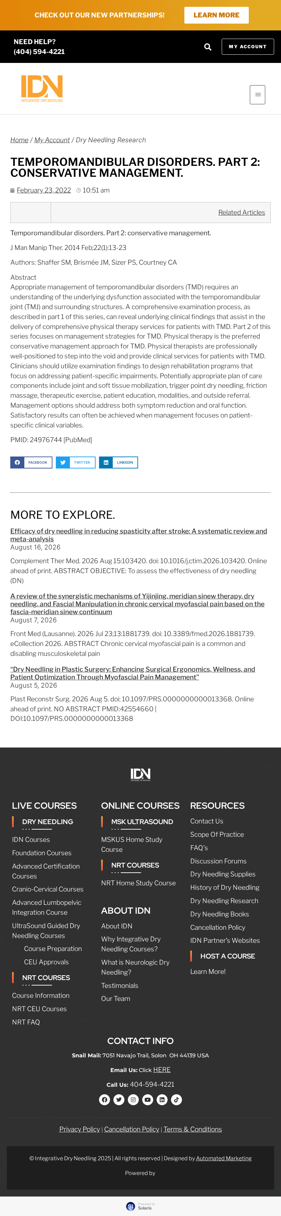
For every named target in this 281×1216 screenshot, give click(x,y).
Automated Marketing (224, 1158)
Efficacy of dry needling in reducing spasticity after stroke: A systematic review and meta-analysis (138, 535)
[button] (208, 46)
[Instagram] (133, 1099)
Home (19, 140)
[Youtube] (147, 1099)
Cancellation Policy (131, 1129)
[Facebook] (104, 1099)
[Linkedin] (162, 1099)
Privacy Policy (79, 1129)
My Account (52, 140)
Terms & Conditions (192, 1129)
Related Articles (241, 212)
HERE (162, 1070)
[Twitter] (118, 1099)
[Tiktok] (176, 1099)
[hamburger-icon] (257, 94)
